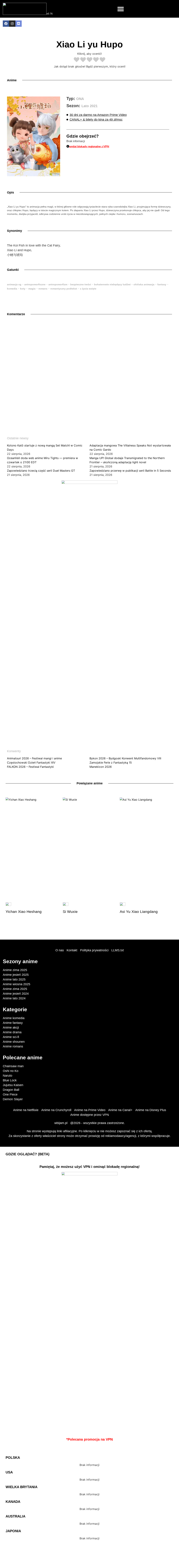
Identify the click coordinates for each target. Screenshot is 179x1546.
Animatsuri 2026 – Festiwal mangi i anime (34, 758)
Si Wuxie (70, 912)
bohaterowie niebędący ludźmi (112, 284)
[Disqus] (89, 370)
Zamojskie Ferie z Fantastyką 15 (111, 762)
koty (22, 288)
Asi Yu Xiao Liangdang (139, 912)
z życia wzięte (88, 288)
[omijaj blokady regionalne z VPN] (67, 146)
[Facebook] (6, 23)
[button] (120, 9)
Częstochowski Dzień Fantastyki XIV (31, 762)
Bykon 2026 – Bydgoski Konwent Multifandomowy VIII (125, 758)
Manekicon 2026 (101, 766)
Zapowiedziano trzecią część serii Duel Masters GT (41, 470)
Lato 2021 (89, 106)
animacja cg (14, 284)
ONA (80, 99)
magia (31, 288)
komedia (12, 288)
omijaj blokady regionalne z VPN (89, 146)
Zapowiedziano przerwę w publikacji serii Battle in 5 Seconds (130, 470)
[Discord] (18, 23)
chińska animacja (144, 284)
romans (42, 288)
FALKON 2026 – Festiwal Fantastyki (30, 766)
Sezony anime (20, 961)
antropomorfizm (57, 284)
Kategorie (15, 1009)
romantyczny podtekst (63, 288)
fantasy (161, 284)
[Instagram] (12, 23)
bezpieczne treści (80, 284)
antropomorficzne (34, 284)
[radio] (76, 60)
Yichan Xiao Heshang (24, 912)
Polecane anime (22, 1057)
